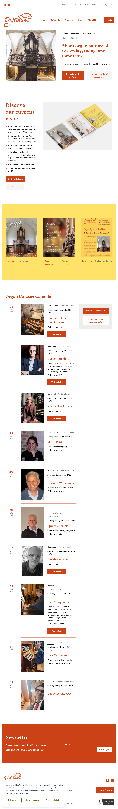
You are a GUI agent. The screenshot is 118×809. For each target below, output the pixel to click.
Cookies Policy (69, 803)
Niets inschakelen (32, 800)
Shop (80, 20)
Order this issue (15, 179)
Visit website (57, 334)
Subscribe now (105, 790)
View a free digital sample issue (100, 75)
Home (44, 20)
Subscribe (55, 20)
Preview (15, 187)
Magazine (69, 20)
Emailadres (66, 744)
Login (109, 20)
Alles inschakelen (53, 800)
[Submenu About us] (70, 5)
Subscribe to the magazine (73, 75)
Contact (94, 5)
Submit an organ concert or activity (95, 320)
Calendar (77, 5)
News (86, 5)
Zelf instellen (14, 800)
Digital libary (94, 20)
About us (65, 5)
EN (111, 5)
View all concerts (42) (96, 311)
